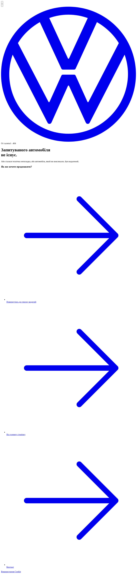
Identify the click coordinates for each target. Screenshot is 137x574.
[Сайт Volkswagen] (68, 141)
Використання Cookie (11, 572)
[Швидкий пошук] (2, 5)
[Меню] (2, 2)
